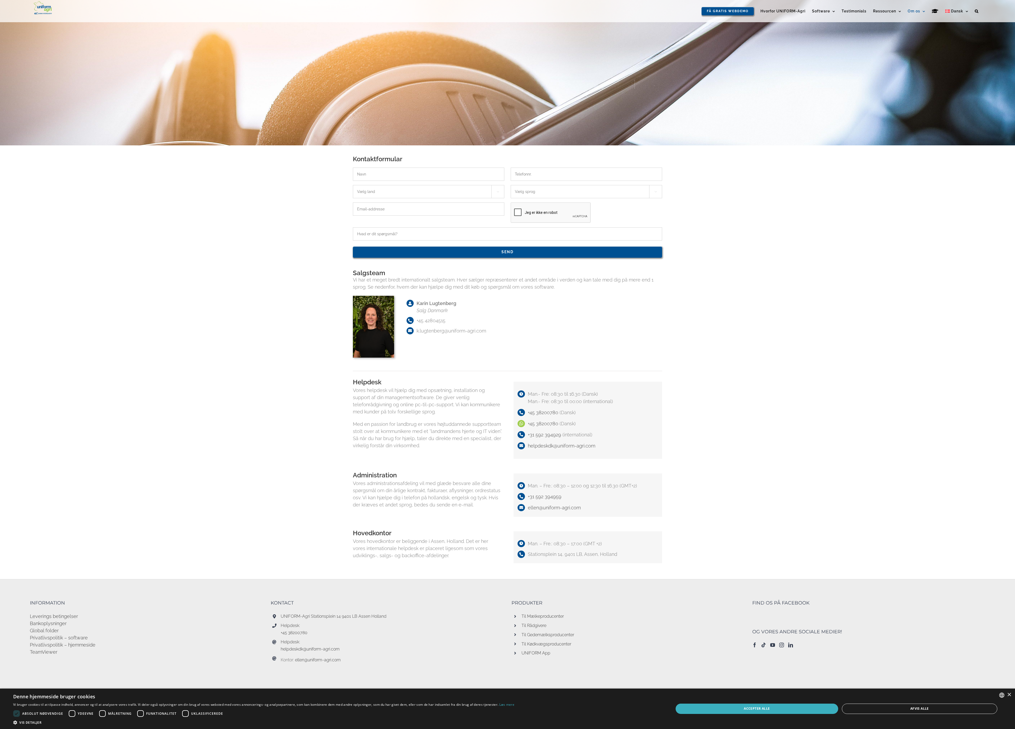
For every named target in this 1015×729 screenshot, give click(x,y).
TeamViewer (43, 652)
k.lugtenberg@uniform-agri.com (451, 331)
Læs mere (506, 704)
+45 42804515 (431, 320)
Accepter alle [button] (757, 708)
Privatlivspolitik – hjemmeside (62, 645)
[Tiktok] (763, 645)
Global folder (44, 630)
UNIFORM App (536, 653)
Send (507, 252)
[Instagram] (781, 645)
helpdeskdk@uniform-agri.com (310, 649)
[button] (977, 11)
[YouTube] (772, 645)
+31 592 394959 (544, 496)
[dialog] (507, 709)
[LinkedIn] (790, 645)
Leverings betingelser (54, 616)
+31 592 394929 (544, 434)
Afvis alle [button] (919, 708)
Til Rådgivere (534, 625)
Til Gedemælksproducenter (548, 634)
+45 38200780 (544, 412)
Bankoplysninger (48, 623)
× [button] (1009, 695)
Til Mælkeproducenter (543, 616)
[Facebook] (754, 645)
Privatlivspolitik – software (59, 637)
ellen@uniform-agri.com (554, 507)
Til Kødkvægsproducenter (546, 644)
